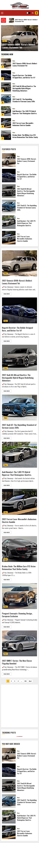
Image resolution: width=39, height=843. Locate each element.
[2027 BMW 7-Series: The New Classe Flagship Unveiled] (19, 643)
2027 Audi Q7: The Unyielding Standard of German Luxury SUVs (23, 100)
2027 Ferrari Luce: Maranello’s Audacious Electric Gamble (22, 124)
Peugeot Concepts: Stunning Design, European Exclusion (17, 615)
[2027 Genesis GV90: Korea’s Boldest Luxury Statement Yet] (6, 63)
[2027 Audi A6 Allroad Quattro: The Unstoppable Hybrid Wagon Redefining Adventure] (6, 87)
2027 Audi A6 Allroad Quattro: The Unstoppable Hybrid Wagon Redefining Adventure (24, 88)
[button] (2, 13)
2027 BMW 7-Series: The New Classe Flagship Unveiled (17, 662)
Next (30, 681)
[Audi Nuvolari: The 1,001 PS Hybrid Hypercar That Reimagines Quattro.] (6, 111)
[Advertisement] (19, 706)
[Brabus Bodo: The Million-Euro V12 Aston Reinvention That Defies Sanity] (6, 135)
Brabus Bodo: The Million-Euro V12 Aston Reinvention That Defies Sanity (25, 136)
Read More (7, 294)
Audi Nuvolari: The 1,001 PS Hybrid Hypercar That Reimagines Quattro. (24, 112)
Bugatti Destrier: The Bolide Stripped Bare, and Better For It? (23, 76)
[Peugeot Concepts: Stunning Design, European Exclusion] (19, 596)
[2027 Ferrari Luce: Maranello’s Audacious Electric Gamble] (6, 123)
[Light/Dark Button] (28, 13)
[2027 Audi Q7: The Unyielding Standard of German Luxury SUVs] (6, 99)
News (4, 41)
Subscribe (36, 12)
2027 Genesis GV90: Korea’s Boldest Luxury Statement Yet (18, 46)
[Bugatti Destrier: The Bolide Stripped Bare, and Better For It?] (6, 75)
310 (25, 681)
